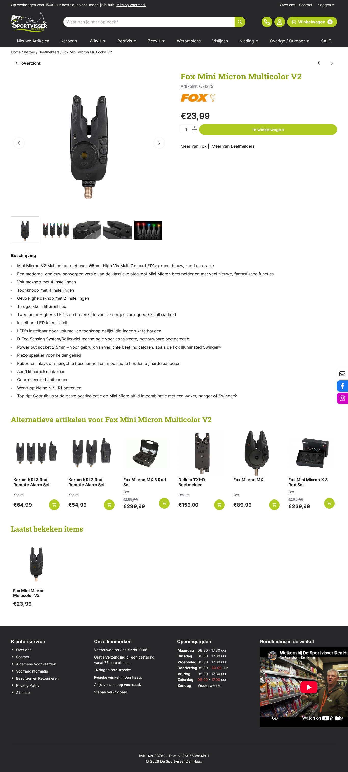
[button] (279, 22)
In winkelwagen (268, 129)
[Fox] (198, 100)
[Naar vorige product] (319, 63)
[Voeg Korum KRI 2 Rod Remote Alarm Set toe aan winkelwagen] (109, 504)
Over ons (287, 5)
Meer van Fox (194, 146)
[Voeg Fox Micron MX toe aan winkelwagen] (274, 504)
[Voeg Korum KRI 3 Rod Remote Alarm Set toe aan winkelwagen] (54, 504)
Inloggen (323, 5)
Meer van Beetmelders (233, 146)
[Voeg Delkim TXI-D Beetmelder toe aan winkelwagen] (219, 504)
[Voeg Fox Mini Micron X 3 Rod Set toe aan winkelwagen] (329, 503)
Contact (305, 5)
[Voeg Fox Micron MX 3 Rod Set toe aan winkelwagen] (164, 503)
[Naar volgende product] (331, 63)
